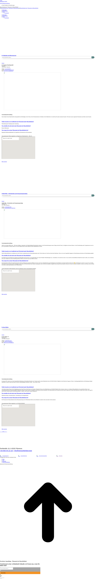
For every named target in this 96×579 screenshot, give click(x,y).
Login (1, 0)
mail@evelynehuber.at (8, 341)
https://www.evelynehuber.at (9, 342)
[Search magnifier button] (93, 57)
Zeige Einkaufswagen (4, 3)
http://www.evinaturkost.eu (8, 70)
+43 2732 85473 (8, 68)
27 (5, 431)
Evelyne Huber (5, 327)
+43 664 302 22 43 (8, 340)
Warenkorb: (3, 1)
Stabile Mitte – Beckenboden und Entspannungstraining (14, 193)
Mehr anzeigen (4, 161)
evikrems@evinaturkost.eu (9, 69)
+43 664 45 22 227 (6, 451)
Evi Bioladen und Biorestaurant (9, 55)
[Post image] (22, 48)
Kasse (9, 3)
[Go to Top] (48, 559)
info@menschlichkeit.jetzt (23, 451)
